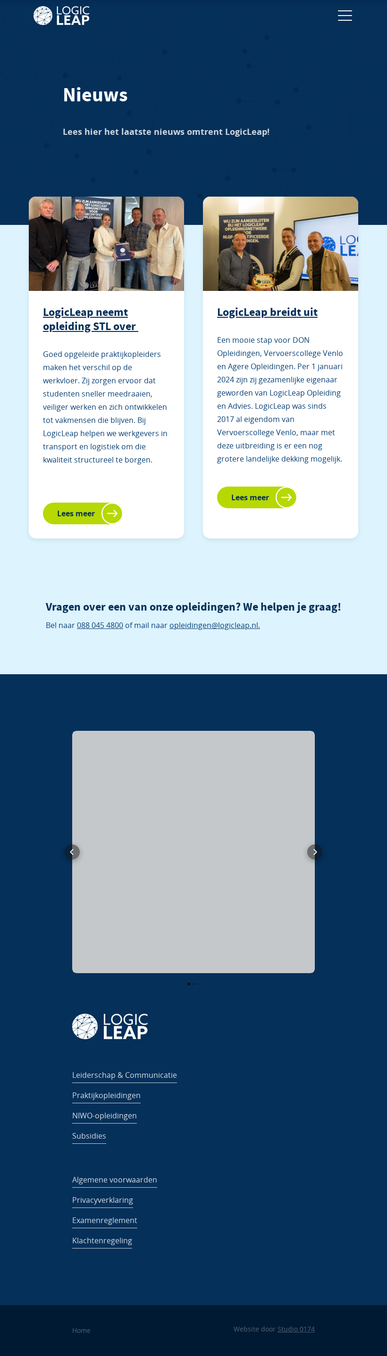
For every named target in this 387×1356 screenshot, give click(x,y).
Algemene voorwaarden (114, 1179)
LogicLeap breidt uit (267, 312)
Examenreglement (104, 1220)
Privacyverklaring (102, 1200)
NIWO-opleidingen (104, 1115)
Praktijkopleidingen (106, 1095)
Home (81, 1330)
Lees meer (76, 513)
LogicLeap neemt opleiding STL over (90, 319)
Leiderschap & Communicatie (124, 1075)
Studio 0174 (296, 1328)
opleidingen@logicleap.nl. (214, 625)
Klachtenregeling (102, 1240)
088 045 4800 (100, 625)
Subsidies (89, 1136)
